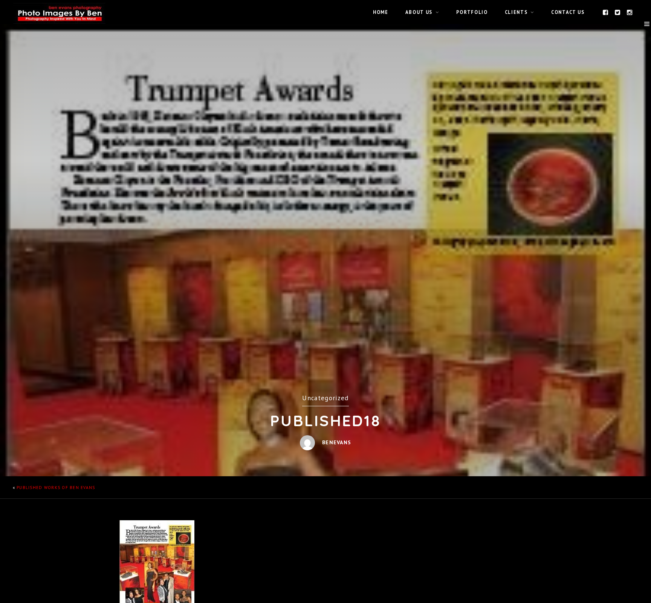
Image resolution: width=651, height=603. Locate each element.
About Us (418, 12)
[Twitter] (618, 12)
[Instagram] (630, 12)
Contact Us (567, 12)
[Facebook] (606, 12)
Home (380, 12)
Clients (516, 12)
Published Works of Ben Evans (56, 487)
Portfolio (472, 12)
